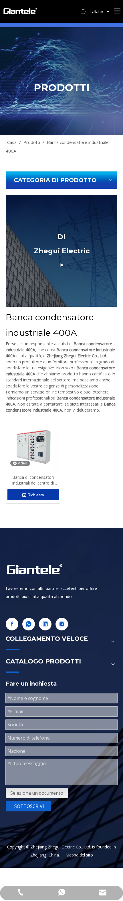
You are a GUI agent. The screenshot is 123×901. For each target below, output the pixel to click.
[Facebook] (12, 624)
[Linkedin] (45, 624)
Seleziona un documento (36, 793)
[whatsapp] (28, 624)
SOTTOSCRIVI (29, 806)
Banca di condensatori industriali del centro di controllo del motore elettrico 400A (33, 480)
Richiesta (35, 495)
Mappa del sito (79, 855)
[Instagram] (61, 624)
